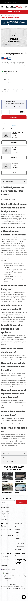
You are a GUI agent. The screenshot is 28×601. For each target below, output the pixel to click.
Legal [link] (21, 582)
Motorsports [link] (18, 538)
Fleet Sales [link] (18, 549)
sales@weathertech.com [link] (7, 517)
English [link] (13, 570)
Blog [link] (16, 535)
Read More (24, 66)
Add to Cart (14, 117)
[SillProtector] (7, 476)
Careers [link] (17, 532)
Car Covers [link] (11, 16)
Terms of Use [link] (6, 582)
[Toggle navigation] (2, 7)
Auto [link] (5, 16)
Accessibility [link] (13, 584)
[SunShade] (20, 487)
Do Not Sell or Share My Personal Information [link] (13, 586)
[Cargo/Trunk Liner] (20, 476)
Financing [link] (17, 529)
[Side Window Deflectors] (7, 487)
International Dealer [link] (6, 559)
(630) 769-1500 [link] (5, 514)
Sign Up (21, 502)
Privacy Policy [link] (15, 582)
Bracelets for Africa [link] (20, 541)
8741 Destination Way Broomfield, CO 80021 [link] (7, 535)
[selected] (4, 90)
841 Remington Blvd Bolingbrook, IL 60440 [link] (7, 530)
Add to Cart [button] (14, 142)
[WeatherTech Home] (14, 7)
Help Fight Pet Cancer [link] (21, 544)
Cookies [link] (9, 589)
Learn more (14, 125)
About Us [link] (17, 527)
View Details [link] (15, 138)
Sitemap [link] (3, 589)
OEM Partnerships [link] (19, 547)
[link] (2, 16)
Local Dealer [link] (4, 557)
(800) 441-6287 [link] (5, 511)
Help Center (4, 519)
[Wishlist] (26, 53)
